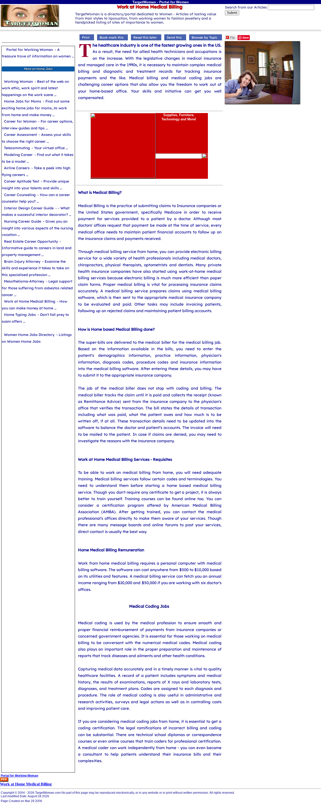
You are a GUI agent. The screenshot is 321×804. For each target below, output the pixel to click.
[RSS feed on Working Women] (4, 780)
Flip (232, 37)
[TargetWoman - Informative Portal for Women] (30, 26)
